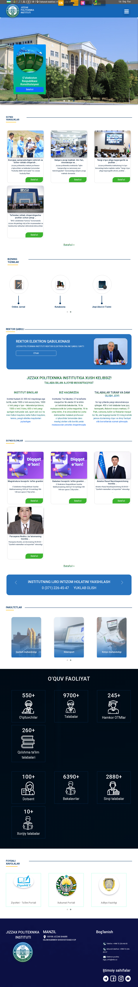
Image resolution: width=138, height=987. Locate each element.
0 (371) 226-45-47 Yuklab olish (69, 588)
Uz (121, 1)
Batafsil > (69, 244)
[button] (67, 312)
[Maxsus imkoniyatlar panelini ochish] (29, 2)
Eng (125, 1)
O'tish (36, 353)
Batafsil (29, 89)
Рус (129, 1)
